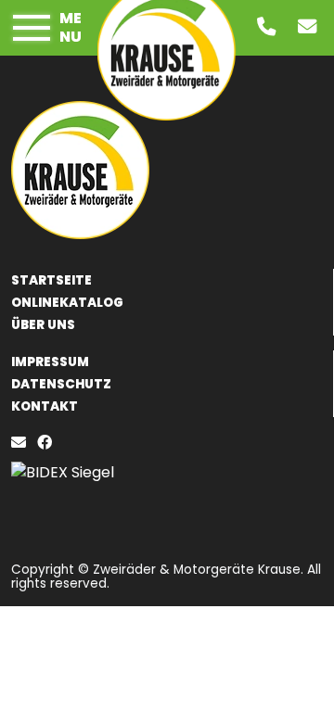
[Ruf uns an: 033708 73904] (270, 28)
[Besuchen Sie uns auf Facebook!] (48, 442)
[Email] (22, 442)
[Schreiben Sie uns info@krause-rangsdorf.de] (311, 28)
